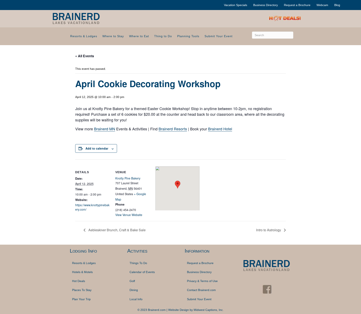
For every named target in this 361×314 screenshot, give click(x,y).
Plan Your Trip (81, 299)
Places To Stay (82, 290)
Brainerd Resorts (173, 128)
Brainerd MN (104, 128)
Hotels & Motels (82, 272)
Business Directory (265, 5)
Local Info (136, 299)
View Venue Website (128, 215)
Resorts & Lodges (83, 36)
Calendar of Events (142, 272)
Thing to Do (163, 36)
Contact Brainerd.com (201, 290)
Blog (337, 5)
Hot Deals (78, 281)
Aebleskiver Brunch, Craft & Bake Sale (117, 230)
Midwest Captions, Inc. (209, 309)
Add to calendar (96, 148)
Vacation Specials (235, 5)
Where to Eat (139, 36)
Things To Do (138, 263)
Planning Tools (188, 36)
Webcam (322, 5)
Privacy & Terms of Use (202, 281)
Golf (132, 281)
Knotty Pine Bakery (127, 178)
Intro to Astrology (269, 230)
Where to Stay (113, 36)
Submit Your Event (219, 36)
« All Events (84, 55)
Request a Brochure (297, 5)
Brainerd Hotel (220, 128)
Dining (134, 290)
